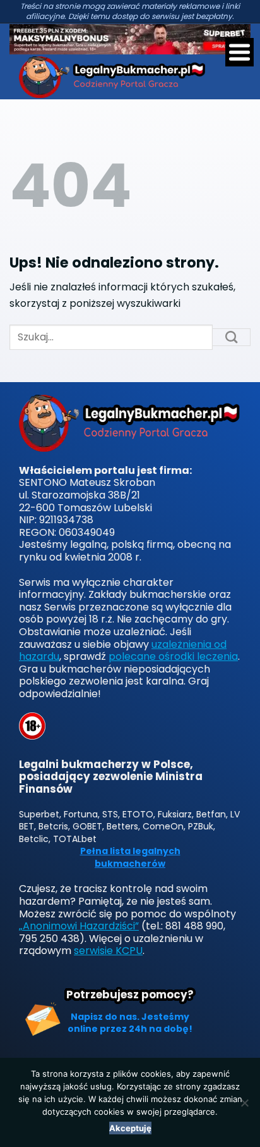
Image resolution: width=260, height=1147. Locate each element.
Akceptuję (130, 1128)
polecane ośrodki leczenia (173, 656)
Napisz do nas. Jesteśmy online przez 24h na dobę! (130, 1023)
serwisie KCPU (108, 950)
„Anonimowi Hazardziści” (79, 926)
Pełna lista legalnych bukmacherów (130, 857)
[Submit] (232, 337)
